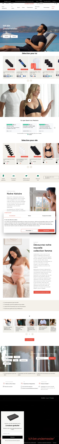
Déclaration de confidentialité (30, 442)
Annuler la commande (47, 429)
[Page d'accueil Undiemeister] (29, 3)
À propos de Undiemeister (21, 407)
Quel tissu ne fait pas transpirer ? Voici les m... (43, 328)
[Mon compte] (54, 3)
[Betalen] (14, 397)
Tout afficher (30, 339)
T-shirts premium (33, 412)
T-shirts (13, 7)
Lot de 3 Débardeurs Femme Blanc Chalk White (22, 160)
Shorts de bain (37, 7)
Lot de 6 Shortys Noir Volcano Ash (35, 160)
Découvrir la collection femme (42, 292)
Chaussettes (30, 7)
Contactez (43, 386)
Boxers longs (32, 413)
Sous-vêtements (4, 7)
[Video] (29, 100)
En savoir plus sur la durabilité (49, 177)
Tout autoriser (46, 230)
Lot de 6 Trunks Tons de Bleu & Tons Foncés (22, 72)
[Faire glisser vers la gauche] (28, 80)
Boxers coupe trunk (8, 411)
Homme (6, 36)
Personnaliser (28, 230)
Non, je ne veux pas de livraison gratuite (12, 440)
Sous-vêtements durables (35, 407)
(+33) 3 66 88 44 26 (47, 415)
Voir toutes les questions (27, 386)
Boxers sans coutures (34, 410)
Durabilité (18, 410)
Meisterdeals (46, 7)
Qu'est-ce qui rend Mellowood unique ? (30, 388)
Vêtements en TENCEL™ (34, 409)
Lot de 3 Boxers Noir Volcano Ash (48, 72)
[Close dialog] (23, 413)
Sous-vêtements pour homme (36, 416)
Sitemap (54, 442)
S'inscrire (12, 437)
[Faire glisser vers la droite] (31, 80)
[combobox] (46, 3)
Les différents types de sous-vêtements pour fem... (31, 329)
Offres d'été (53, 7)
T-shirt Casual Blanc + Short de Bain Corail (35, 72)
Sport (18, 7)
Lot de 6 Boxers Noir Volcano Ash (8, 72)
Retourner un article (8, 386)
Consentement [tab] (12, 215)
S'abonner (52, 358)
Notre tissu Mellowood (20, 409)
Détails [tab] (29, 215)
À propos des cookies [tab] (46, 215)
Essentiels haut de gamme (35, 415)
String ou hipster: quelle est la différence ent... (8, 328)
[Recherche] (37, 3)
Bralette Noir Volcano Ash (48, 159)
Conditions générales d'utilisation (44, 442)
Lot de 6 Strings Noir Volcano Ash (8, 160)
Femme (14, 36)
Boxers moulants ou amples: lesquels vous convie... (19, 329)
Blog (37, 1)
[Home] (3, 4)
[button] (56, 3)
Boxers (6, 408)
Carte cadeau (41, 1)
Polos (23, 7)
